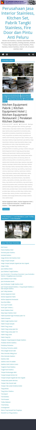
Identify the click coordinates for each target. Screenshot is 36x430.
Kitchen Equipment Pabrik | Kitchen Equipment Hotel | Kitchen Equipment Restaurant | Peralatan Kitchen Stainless (17, 113)
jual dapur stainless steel (25, 149)
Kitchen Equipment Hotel (8, 294)
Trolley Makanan (5, 402)
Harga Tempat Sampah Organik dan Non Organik (15, 263)
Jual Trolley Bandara (6, 291)
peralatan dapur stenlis (8, 193)
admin (16, 124)
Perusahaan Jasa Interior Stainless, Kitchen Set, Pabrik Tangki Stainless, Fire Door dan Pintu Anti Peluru (18, 23)
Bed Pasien (4, 247)
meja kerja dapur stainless (21, 166)
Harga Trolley (5, 266)
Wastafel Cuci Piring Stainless (9, 413)
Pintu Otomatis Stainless (8, 356)
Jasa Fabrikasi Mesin (6, 269)
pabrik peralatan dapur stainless (10, 186)
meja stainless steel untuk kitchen (14, 182)
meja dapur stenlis (10, 166)
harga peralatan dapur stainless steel (15, 146)
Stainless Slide (5, 359)
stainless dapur (9, 198)
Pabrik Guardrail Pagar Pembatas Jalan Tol (13, 315)
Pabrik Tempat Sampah (7, 324)
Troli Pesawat (5, 399)
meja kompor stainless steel (13, 173)
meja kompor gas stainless (17, 169)
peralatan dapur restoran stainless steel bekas (21, 189)
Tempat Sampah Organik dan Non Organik (13, 378)
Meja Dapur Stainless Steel (16, 99)
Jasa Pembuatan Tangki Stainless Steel (12, 284)
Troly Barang (4, 405)
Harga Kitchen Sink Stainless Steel (11, 95)
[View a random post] (33, 54)
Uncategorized (5, 407)
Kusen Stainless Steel (7, 310)
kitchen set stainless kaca (18, 160)
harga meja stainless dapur (21, 142)
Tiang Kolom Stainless (7, 391)
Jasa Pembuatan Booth (7, 281)
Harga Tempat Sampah (7, 260)
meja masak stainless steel (20, 175)
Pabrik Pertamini (5, 318)
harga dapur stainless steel (17, 128)
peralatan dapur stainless (8, 191)
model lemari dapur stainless (25, 184)
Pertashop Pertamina (7, 345)
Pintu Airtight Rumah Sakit (8, 351)
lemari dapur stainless (20, 162)
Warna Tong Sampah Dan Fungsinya (11, 410)
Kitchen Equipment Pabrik (13, 97)
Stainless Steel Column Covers (9, 364)
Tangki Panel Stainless (7, 369)
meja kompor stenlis (26, 173)
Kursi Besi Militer (5, 302)
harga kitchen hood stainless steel (21, 131)
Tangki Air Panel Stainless (8, 367)
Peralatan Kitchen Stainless (8, 342)
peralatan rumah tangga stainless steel (11, 195)
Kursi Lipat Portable (6, 305)
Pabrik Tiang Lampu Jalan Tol (9, 332)
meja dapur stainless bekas (14, 164)
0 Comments (24, 124)
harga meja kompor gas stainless (21, 140)
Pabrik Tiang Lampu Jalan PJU (9, 329)
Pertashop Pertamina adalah (9, 348)
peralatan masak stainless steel (22, 193)
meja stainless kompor (16, 178)
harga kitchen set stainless (8, 133)
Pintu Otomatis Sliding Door (9, 353)
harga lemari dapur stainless (22, 137)
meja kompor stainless (13, 171)
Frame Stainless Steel (7, 250)
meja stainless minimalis (13, 180)
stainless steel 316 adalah (8, 361)
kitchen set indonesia (19, 157)
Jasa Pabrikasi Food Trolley (8, 279)
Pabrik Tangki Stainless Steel (9, 321)
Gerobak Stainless (6, 255)
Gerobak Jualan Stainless (8, 252)
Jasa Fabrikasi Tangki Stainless (9, 271)
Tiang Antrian (5, 388)
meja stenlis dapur (27, 182)
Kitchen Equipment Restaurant (9, 299)
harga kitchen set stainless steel (14, 135)
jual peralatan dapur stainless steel (19, 155)
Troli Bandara (5, 396)
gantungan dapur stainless (18, 126)
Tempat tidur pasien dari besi (9, 380)
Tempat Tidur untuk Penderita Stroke (11, 386)
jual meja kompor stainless (14, 153)
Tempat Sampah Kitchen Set (9, 375)
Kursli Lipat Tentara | (7, 307)
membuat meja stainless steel (9, 184)
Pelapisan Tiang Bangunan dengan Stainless (13, 340)
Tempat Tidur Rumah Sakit (8, 383)
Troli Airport (4, 394)
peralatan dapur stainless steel (23, 191)
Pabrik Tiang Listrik (6, 334)
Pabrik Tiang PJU (5, 337)
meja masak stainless (7, 175)
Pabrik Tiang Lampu (6, 326)
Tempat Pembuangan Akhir (9, 372)
